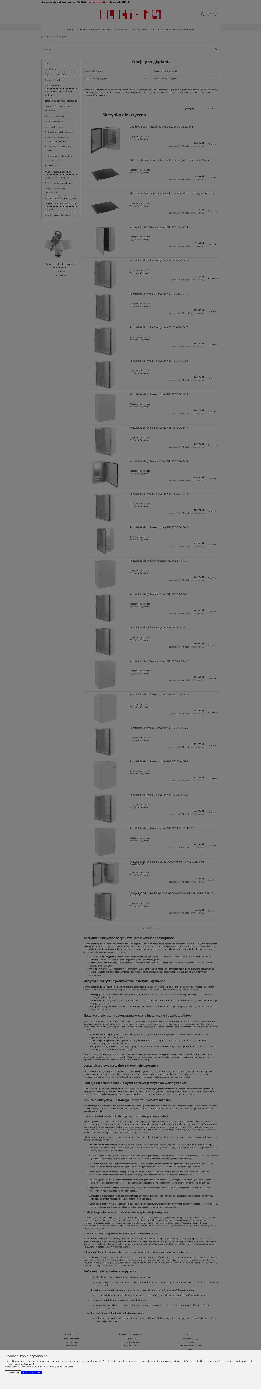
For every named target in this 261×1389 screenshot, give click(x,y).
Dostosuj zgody (12, 1372)
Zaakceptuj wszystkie (31, 1372)
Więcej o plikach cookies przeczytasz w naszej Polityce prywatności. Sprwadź (39, 1366)
